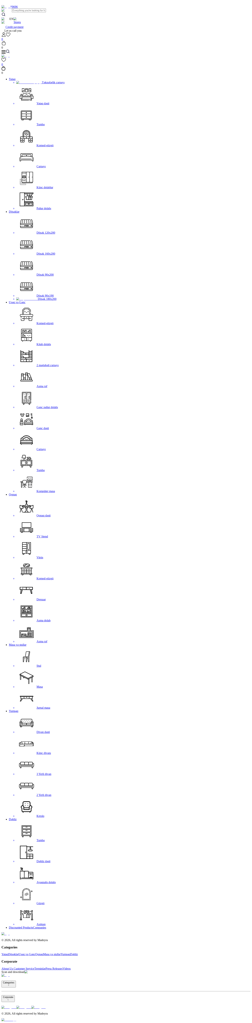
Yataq (12, 79)
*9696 (14, 6)
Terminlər (40, 968)
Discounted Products (21, 927)
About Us (7, 968)
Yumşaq (13, 711)
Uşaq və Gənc (17, 302)
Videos (67, 968)
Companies (39, 927)
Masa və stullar (17, 644)
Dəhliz (13, 819)
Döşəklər (14, 211)
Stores (17, 22)
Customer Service (24, 968)
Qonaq (13, 494)
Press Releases (54, 968)
